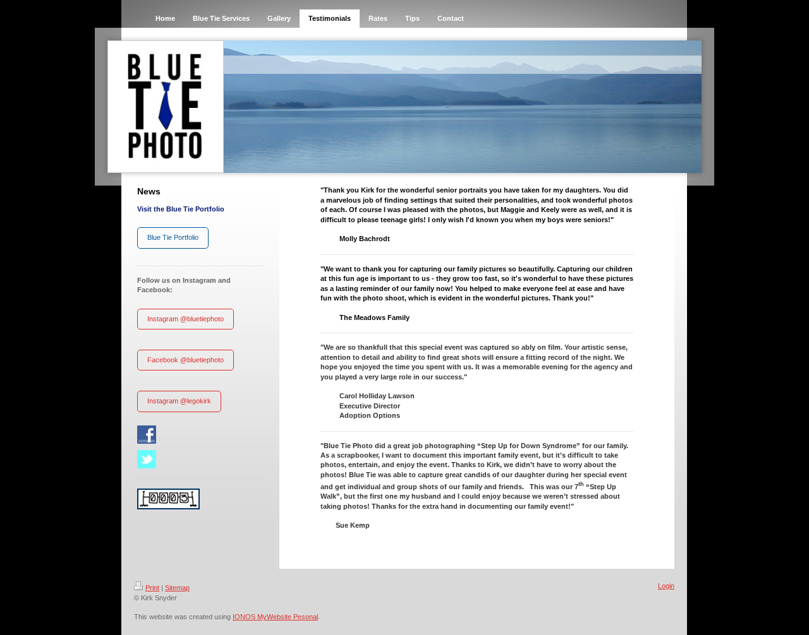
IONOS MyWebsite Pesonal (275, 616)
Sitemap (177, 587)
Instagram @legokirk (179, 401)
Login (666, 586)
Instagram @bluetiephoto (185, 319)
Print (152, 587)
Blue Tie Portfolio (172, 237)
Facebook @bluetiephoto (185, 360)
